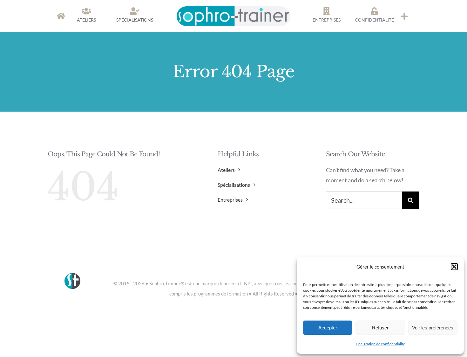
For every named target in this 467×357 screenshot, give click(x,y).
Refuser (380, 327)
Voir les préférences (432, 327)
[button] (454, 266)
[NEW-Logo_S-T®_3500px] (234, 9)
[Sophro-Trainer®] (404, 16)
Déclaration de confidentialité (380, 343)
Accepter (327, 327)
